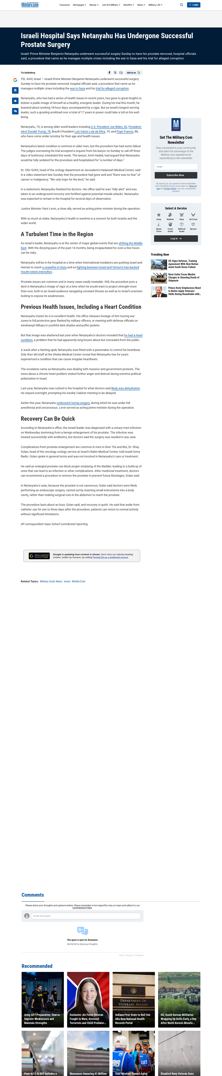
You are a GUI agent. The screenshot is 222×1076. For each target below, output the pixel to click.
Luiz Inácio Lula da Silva (89, 131)
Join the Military (110, 5)
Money (93, 5)
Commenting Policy (82, 907)
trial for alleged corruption (112, 88)
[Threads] (15, 111)
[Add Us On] (15, 80)
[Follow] (15, 90)
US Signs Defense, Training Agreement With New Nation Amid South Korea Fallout (183, 264)
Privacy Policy (170, 188)
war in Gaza (77, 88)
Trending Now (160, 254)
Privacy (129, 955)
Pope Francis (125, 131)
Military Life (154, 5)
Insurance (65, 5)
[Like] (15, 101)
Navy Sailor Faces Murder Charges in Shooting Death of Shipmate (183, 277)
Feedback (139, 955)
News (140, 5)
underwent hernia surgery (73, 403)
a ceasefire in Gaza (54, 267)
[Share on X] (115, 72)
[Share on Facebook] (109, 72)
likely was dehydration (125, 388)
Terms (121, 955)
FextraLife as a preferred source (110, 557)
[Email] (121, 72)
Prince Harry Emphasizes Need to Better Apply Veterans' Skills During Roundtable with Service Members (184, 291)
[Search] (181, 4)
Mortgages (78, 5)
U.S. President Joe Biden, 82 (109, 126)
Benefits (128, 5)
